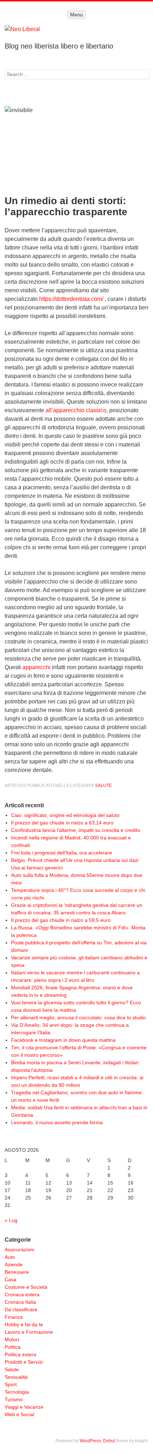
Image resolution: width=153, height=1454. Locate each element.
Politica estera (20, 1354)
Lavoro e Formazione (29, 1332)
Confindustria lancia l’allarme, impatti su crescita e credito (75, 830)
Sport (11, 1384)
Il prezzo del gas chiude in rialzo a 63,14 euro (62, 823)
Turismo (14, 1399)
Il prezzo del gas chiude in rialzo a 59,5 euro (61, 920)
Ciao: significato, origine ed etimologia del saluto (65, 815)
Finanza (14, 1317)
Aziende (14, 1264)
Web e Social (19, 1414)
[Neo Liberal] (76, 29)
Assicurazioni (19, 1249)
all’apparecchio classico (76, 410)
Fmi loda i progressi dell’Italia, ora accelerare (61, 852)
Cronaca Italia (20, 1302)
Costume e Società (26, 1287)
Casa (10, 1279)
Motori (12, 1339)
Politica (13, 1347)
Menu (76, 14)
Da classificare (21, 1309)
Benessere (17, 1272)
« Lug (11, 1220)
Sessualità (16, 1377)
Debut (109, 1440)
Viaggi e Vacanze (24, 1407)
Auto (10, 1257)
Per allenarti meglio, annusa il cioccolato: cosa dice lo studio (78, 1017)
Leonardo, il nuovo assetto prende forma (57, 1122)
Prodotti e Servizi (24, 1362)
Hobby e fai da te (24, 1324)
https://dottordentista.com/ (71, 299)
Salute (103, 785)
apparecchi (36, 667)
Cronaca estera (22, 1294)
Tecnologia (17, 1392)
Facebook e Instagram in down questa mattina (63, 1040)
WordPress (90, 1440)
